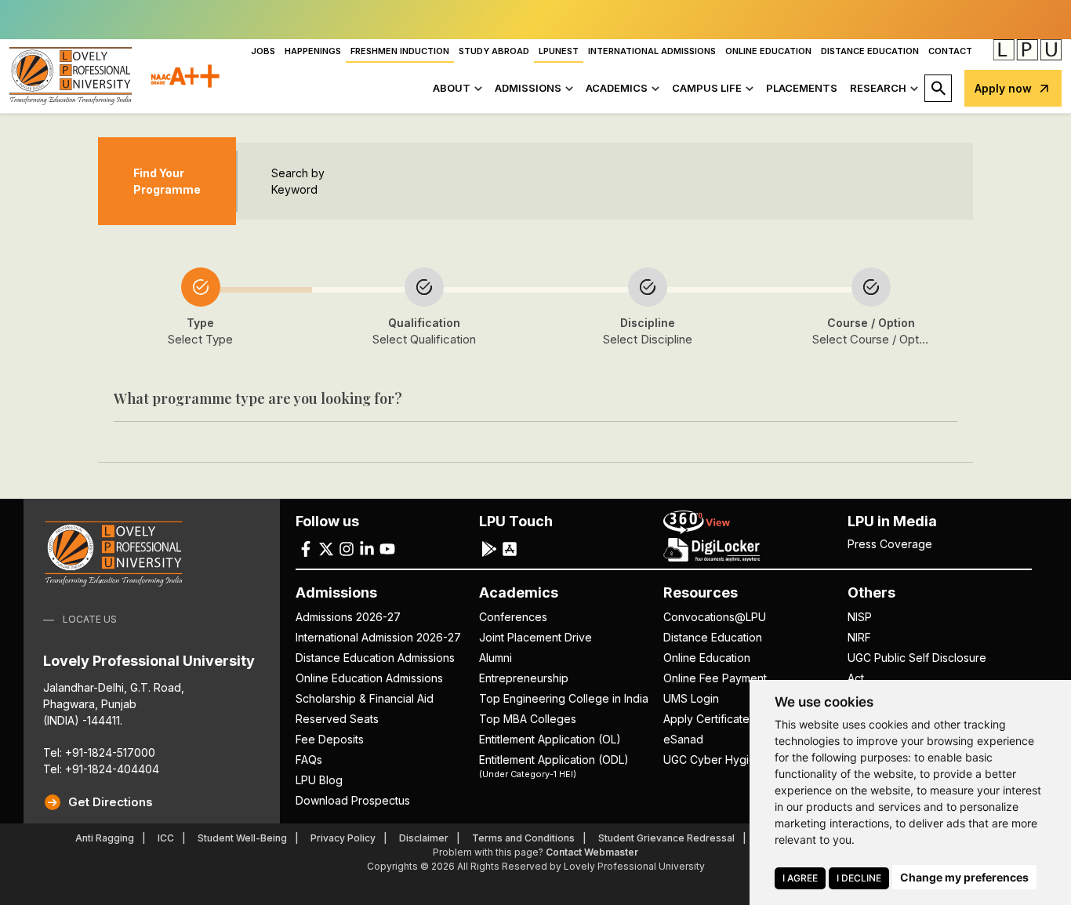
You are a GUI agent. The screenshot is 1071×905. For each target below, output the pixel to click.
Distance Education (712, 637)
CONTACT (950, 50)
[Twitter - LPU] (326, 548)
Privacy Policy (343, 838)
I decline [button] (859, 878)
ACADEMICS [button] (617, 88)
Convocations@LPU (714, 616)
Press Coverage (890, 544)
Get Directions (110, 801)
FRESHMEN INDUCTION (399, 50)
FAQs (309, 759)
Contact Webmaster (592, 852)
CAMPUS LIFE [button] (707, 88)
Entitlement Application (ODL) (554, 765)
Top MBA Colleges (527, 718)
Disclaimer (423, 838)
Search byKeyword (298, 181)
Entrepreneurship (523, 678)
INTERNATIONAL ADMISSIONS (652, 50)
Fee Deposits (330, 739)
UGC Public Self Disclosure (917, 657)
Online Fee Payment (715, 678)
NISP (860, 616)
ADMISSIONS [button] (528, 88)
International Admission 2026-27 (378, 637)
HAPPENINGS (313, 50)
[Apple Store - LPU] (509, 548)
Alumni (495, 657)
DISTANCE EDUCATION (870, 50)
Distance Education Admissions (375, 657)
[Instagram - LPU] (346, 548)
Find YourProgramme (167, 181)
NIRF (859, 637)
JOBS (263, 50)
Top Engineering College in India (563, 698)
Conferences (513, 616)
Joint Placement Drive (535, 637)
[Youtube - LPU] (387, 548)
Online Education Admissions (369, 678)
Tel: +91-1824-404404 (101, 769)
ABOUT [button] (451, 88)
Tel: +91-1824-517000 (99, 752)
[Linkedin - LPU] (367, 548)
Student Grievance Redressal (666, 838)
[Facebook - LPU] (306, 548)
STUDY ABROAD (494, 50)
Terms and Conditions (523, 838)
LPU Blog (319, 780)
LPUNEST (559, 50)
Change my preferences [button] (964, 877)
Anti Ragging (104, 838)
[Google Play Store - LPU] (489, 548)
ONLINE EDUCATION (768, 50)
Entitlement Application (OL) (550, 739)
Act (856, 678)
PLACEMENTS (801, 88)
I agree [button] (800, 878)
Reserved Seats (337, 718)
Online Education (706, 657)
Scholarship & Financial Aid (365, 698)
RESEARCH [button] (878, 88)
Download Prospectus (353, 800)
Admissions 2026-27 (348, 616)
